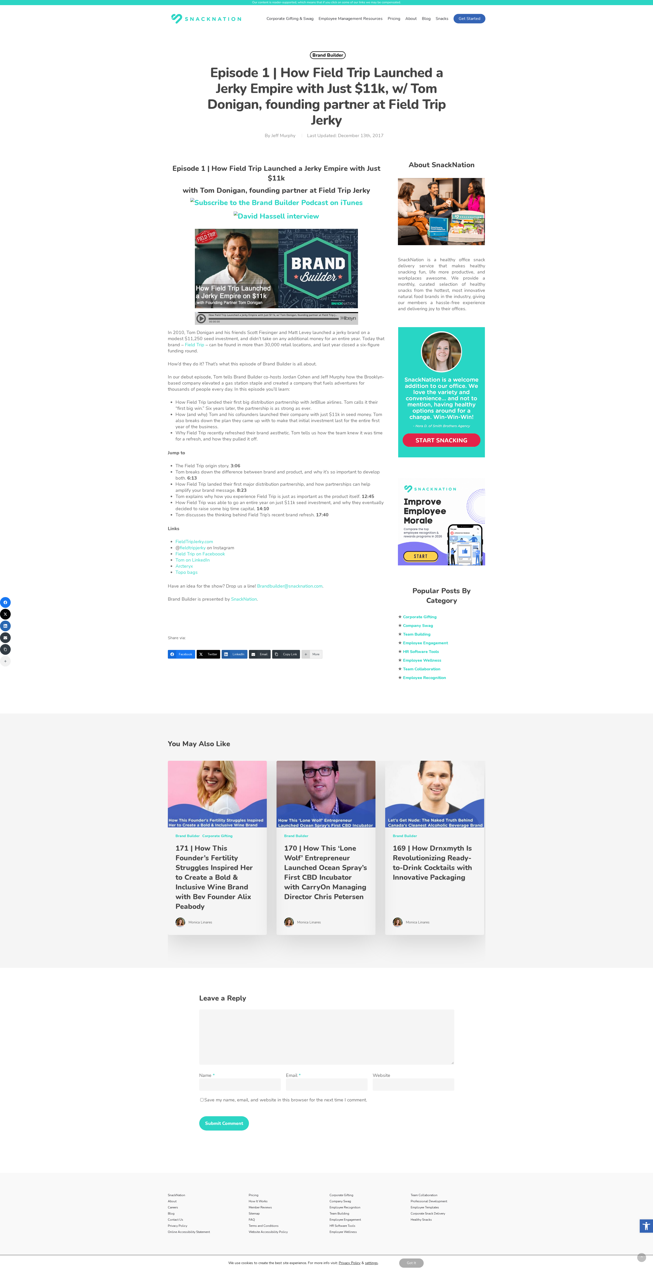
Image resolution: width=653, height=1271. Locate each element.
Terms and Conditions (264, 1226)
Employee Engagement (345, 1220)
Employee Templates (425, 1207)
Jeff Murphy (283, 136)
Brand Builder (327, 55)
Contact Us (175, 1220)
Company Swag (340, 1201)
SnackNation (176, 1195)
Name (207, 1075)
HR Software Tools (342, 1226)
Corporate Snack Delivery (428, 1213)
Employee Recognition (345, 1207)
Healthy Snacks (421, 1220)
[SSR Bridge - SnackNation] (441, 568)
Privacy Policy (177, 1226)
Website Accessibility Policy (268, 1232)
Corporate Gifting (217, 835)
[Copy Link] (5, 649)
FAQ (252, 1220)
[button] (646, 1226)
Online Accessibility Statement (189, 1232)
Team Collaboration (424, 1195)
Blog (171, 1213)
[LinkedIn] (5, 626)
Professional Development (429, 1201)
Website (381, 1075)
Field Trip (194, 345)
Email (293, 1075)
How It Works (258, 1201)
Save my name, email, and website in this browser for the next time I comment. (285, 1100)
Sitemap (254, 1213)
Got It (411, 1263)
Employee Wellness (343, 1232)
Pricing (253, 1195)
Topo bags (186, 572)
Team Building (339, 1213)
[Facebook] (5, 602)
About (172, 1201)
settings (371, 1263)
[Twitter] (5, 614)
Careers (173, 1207)
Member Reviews (260, 1207)
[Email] (5, 637)
